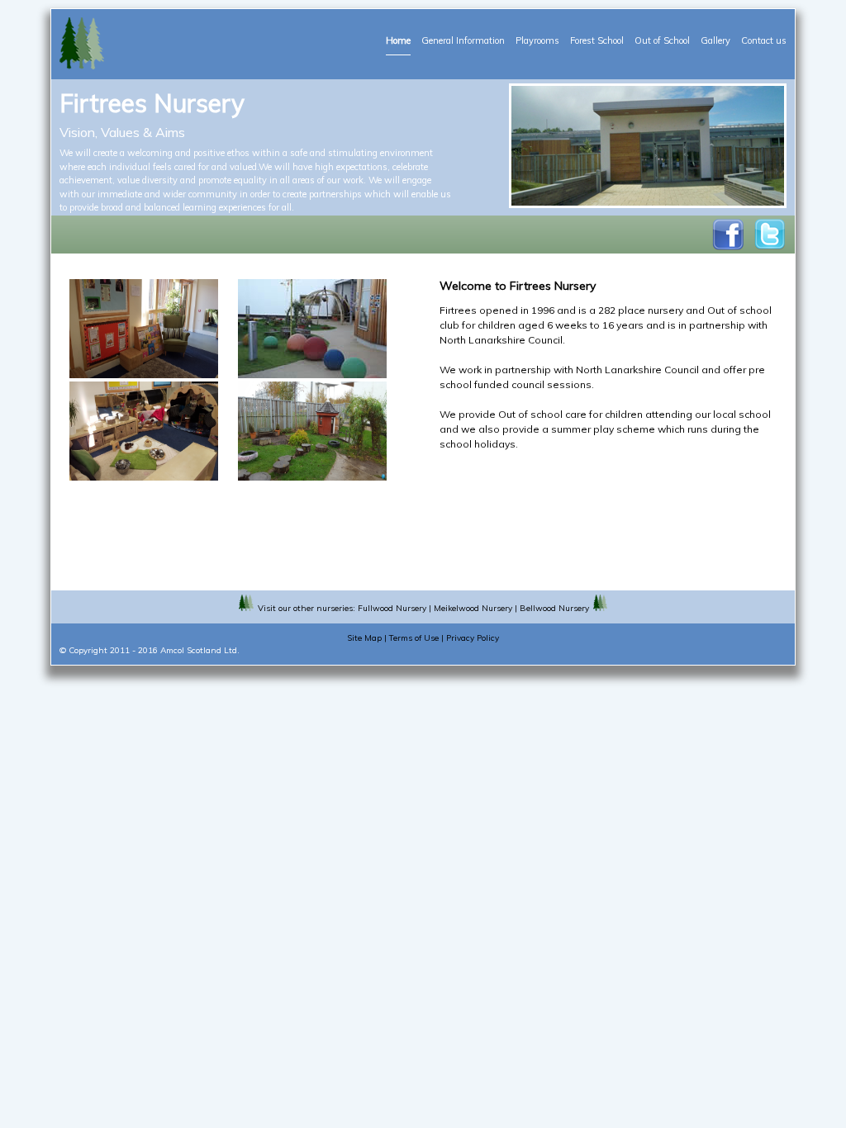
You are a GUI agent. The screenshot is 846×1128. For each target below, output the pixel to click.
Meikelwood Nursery (473, 608)
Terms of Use (414, 638)
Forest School (597, 40)
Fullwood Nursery (392, 608)
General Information (463, 40)
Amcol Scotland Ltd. (200, 650)
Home (398, 40)
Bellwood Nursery (554, 608)
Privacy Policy (472, 638)
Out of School (662, 40)
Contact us (764, 40)
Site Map (364, 638)
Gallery (715, 40)
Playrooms (537, 40)
